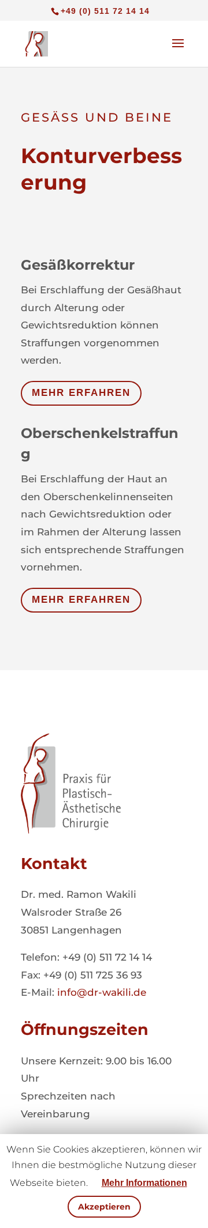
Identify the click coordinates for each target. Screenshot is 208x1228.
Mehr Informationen (144, 1183)
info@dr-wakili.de (101, 992)
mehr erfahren (81, 392)
